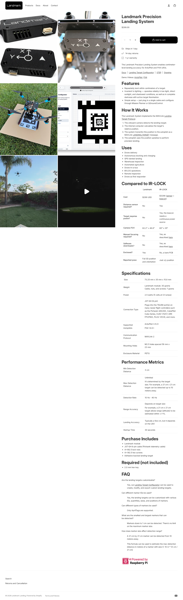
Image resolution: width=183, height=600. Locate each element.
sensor (169, 196)
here (171, 237)
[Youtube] (176, 595)
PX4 (145, 77)
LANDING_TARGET (141, 135)
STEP (159, 72)
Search (8, 578)
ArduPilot (138, 77)
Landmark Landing (19, 596)
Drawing (167, 72)
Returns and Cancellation (16, 583)
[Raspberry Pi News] (150, 561)
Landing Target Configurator (141, 72)
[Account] (169, 5)
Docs (124, 72)
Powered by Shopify (34, 596)
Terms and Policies (52, 596)
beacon (162, 199)
